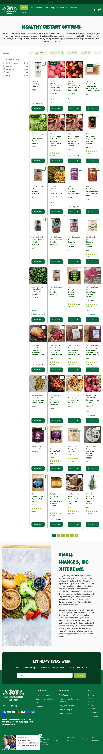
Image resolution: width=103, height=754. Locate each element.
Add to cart (38, 108)
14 (72, 535)
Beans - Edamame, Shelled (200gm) (90, 243)
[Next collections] (99, 53)
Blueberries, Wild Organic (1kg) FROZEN (37, 499)
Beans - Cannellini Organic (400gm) (71, 243)
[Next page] (76, 535)
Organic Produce (91, 696)
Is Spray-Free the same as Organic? (69, 700)
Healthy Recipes (65, 710)
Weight (52, 99)
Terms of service (70, 738)
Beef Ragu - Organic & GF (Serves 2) (55, 402)
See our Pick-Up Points (45, 699)
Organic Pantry (94, 716)
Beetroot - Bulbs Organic (92, 401)
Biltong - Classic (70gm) (74, 450)
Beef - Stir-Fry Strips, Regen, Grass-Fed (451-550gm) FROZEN (92, 351)
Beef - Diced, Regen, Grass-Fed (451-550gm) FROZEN (56, 351)
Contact (39, 707)
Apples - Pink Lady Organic (55, 89)
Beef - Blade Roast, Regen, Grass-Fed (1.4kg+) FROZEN (37, 351)
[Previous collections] (31, 53)
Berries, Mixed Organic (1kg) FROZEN (55, 451)
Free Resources (65, 695)
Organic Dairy (93, 709)
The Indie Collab (36, 749)
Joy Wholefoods (14, 749)
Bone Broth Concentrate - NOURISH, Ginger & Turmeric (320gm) (56, 501)
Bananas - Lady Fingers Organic (56, 192)
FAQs (38, 703)
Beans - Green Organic (37, 293)
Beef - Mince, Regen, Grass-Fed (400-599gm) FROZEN (74, 351)
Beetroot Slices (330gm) (37, 450)
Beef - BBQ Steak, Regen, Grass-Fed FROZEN (91, 293)
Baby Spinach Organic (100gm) (36, 140)
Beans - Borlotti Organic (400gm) (56, 242)
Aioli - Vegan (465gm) (36, 85)
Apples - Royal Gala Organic (73, 89)
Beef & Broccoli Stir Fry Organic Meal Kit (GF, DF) (37, 400)
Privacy (85, 739)
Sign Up (80, 675)
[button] (24, 7)
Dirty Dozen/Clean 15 (67, 706)
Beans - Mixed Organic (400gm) (55, 292)
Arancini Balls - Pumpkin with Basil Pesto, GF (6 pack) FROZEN (92, 87)
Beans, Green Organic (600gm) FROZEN (73, 293)
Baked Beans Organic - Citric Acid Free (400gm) (92, 140)
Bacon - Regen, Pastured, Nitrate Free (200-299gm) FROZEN (55, 141)
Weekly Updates (65, 714)
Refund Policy (56, 738)
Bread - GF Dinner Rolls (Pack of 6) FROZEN (90, 500)
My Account (95, 738)
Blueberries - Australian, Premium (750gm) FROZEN (91, 453)
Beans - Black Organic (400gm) (36, 242)
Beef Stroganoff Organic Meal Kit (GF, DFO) (74, 400)
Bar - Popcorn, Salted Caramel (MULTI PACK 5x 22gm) (92, 192)
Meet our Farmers (43, 695)
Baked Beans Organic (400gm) (36, 191)
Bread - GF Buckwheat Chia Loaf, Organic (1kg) (74, 500)
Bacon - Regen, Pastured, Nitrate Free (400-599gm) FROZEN (73, 141)
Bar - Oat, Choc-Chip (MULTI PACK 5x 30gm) (74, 191)
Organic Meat (93, 713)
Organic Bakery (91, 703)
